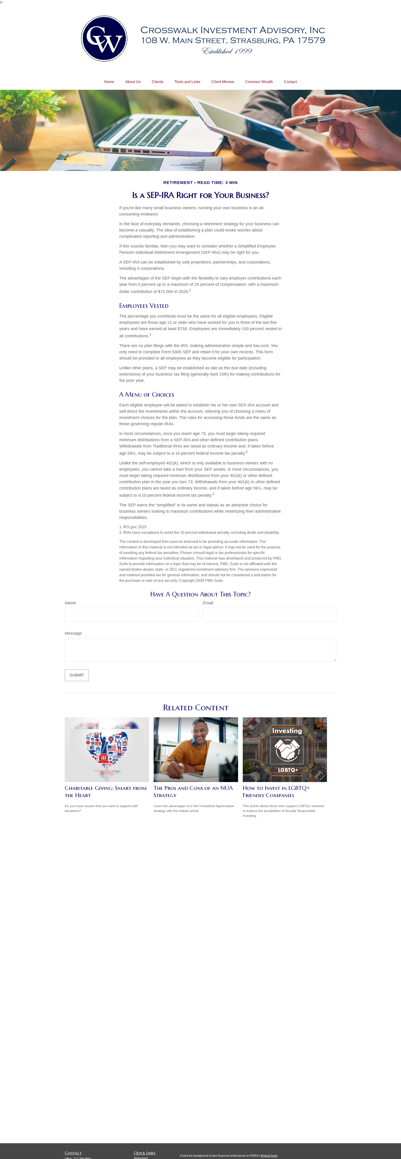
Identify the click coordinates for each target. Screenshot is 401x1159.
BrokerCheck (269, 1155)
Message (73, 633)
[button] (109, 82)
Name (70, 603)
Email (208, 603)
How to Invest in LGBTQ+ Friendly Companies (276, 791)
